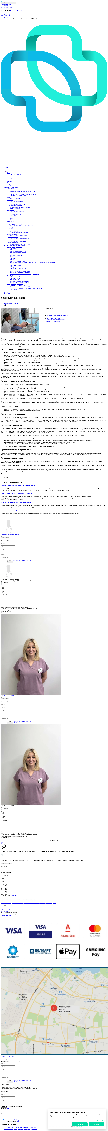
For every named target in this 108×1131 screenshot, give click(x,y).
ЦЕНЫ (6, 292)
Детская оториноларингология (15, 239)
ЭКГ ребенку (13, 289)
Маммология (10, 221)
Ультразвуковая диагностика (14, 247)
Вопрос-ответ (10, 183)
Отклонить (96, 1124)
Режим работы (11, 181)
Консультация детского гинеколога (19, 238)
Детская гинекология (12, 237)
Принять (79, 1124)
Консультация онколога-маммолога (19, 222)
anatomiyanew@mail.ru (7, 4)
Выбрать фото (4, 1106)
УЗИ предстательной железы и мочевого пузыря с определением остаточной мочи (32, 262)
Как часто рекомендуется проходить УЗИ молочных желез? (18, 485)
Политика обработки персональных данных (44, 903)
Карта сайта (13, 895)
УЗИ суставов (14, 267)
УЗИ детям (10, 275)
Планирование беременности (18, 195)
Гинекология (10, 188)
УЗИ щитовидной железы (17, 249)
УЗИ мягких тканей (15, 264)
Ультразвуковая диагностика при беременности (19, 269)
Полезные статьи (11, 180)
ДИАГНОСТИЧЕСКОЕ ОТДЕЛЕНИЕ (14, 245)
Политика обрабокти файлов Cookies (22, 903)
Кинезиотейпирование (16, 208)
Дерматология (11, 202)
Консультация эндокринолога (18, 217)
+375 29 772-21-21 (5, 16)
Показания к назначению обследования (57, 315)
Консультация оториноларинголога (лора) (21, 225)
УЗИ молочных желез (16, 248)
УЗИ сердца (13, 258)
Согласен (19, 560)
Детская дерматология (13, 242)
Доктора (9, 175)
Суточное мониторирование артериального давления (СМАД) (27, 288)
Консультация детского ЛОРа (18, 241)
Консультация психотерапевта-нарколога (21, 220)
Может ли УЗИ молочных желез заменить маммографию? (17, 502)
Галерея (9, 184)
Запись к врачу (5, 537)
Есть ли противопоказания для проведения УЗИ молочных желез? (20, 510)
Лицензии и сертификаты (14, 174)
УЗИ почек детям (14, 279)
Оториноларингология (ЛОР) (15, 224)
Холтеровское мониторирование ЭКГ (20, 286)
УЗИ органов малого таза (17, 257)
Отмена (15, 561)
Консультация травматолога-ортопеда (20, 207)
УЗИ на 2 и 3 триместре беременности (20, 272)
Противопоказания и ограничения (55, 319)
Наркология (10, 218)
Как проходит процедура (53, 318)
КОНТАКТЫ (7, 294)
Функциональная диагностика (15, 284)
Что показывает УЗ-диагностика (55, 314)
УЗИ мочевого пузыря (16, 255)
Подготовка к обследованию (54, 317)
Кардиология (10, 210)
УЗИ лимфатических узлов (17, 261)
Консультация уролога (16, 214)
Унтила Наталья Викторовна (8, 695)
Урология (9, 212)
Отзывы (9, 177)
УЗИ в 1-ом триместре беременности (20, 271)
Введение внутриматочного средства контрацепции (24, 194)
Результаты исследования (53, 321)
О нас (8, 173)
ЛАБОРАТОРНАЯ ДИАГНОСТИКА (14, 291)
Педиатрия (10, 228)
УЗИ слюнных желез (15, 265)
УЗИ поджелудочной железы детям (19, 281)
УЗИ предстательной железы (18, 268)
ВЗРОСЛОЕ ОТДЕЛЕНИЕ (11, 187)
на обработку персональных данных (21, 560)
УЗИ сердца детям (15, 278)
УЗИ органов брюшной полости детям (20, 282)
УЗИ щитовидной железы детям (18, 276)
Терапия (9, 197)
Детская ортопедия (12, 234)
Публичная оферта (6, 903)
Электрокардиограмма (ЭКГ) (18, 285)
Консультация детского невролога (19, 232)
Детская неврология (12, 231)
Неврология (10, 200)
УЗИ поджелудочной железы (18, 252)
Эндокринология (11, 215)
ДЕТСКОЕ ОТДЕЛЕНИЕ (11, 227)
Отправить (9, 561)
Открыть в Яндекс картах (7, 1056)
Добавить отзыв (5, 843)
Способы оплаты (11, 185)
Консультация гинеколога (17, 190)
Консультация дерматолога (17, 204)
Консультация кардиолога (17, 211)
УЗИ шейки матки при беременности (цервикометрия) (25, 274)
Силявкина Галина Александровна (10, 534)
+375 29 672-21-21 (5, 14)
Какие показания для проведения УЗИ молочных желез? (17, 493)
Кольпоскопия (14, 193)
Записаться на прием (6, 863)
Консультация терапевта (16, 198)
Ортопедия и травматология (14, 205)
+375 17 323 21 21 (5, 17)
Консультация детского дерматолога (20, 244)
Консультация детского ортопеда (19, 235)
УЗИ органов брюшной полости (19, 254)
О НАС (6, 171)
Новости (9, 178)
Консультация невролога (16, 201)
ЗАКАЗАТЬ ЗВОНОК (16, 10)
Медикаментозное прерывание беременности (22, 191)
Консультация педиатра (16, 230)
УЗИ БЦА (12, 259)
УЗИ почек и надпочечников (18, 251)
